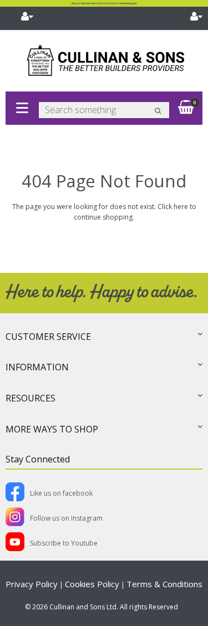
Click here (173, 206)
